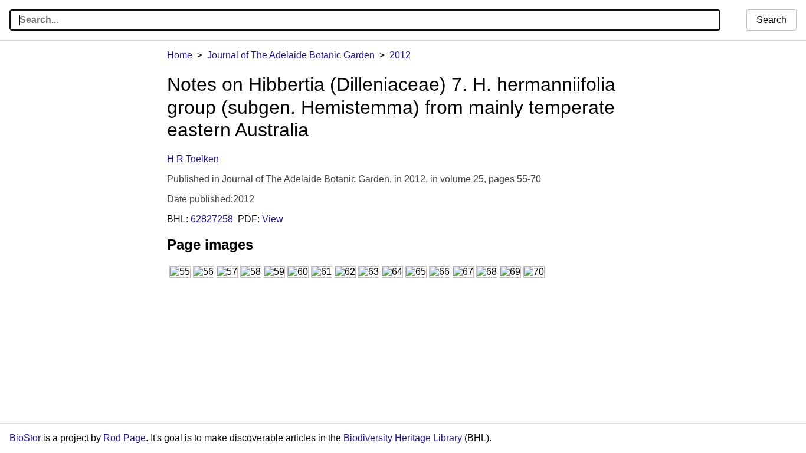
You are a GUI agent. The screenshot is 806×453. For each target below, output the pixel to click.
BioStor (25, 438)
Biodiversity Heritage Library (402, 438)
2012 (400, 55)
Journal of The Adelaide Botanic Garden (291, 55)
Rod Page (124, 438)
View (272, 219)
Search (771, 20)
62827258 (212, 219)
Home (179, 55)
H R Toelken (193, 159)
